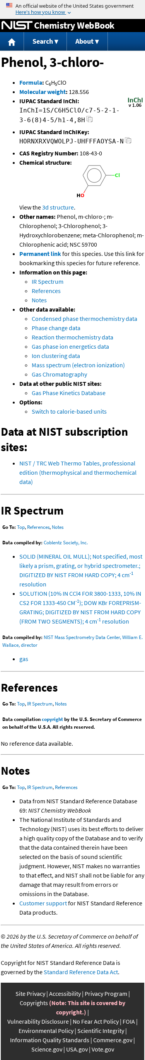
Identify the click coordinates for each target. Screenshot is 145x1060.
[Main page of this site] (12, 41)
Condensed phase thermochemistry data (84, 318)
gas (23, 659)
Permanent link (40, 253)
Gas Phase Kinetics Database (69, 393)
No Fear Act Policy (96, 1021)
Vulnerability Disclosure (38, 1021)
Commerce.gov (112, 1040)
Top (21, 527)
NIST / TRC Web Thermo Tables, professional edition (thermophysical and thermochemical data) (77, 472)
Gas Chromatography (59, 374)
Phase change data (56, 328)
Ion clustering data (56, 356)
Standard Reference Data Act (81, 972)
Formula (30, 82)
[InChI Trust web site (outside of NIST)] (135, 106)
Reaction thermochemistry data (72, 337)
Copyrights (34, 1003)
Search (42, 41)
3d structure (58, 207)
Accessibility (65, 993)
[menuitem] (12, 41)
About (84, 41)
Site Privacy (30, 993)
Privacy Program (106, 993)
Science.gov (46, 1049)
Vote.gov (103, 1049)
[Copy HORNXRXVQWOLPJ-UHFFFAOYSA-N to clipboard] (128, 142)
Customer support (43, 903)
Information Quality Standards (49, 1040)
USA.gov (77, 1049)
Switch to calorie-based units (69, 411)
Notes (39, 300)
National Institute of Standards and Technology (17, 25)
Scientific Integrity (100, 1030)
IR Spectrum (47, 281)
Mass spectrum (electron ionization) (78, 365)
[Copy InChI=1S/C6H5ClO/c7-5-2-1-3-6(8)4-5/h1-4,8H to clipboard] (89, 121)
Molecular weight (42, 91)
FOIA (129, 1021)
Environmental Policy (46, 1030)
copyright (52, 719)
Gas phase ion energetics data (70, 346)
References (46, 291)
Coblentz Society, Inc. (66, 542)
